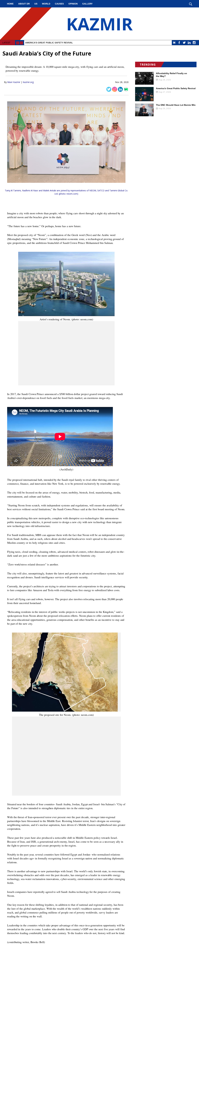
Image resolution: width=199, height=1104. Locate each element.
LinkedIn (189, 42)
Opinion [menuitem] (73, 3)
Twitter (184, 42)
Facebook (179, 42)
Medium (174, 42)
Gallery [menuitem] (87, 3)
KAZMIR (99, 23)
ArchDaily (66, 469)
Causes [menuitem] (59, 3)
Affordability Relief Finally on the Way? (171, 74)
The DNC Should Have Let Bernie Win (176, 105)
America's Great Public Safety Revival (49, 42)
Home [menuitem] (10, 3)
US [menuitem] (35, 3)
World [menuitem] (46, 3)
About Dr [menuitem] (24, 3)
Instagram (194, 42)
